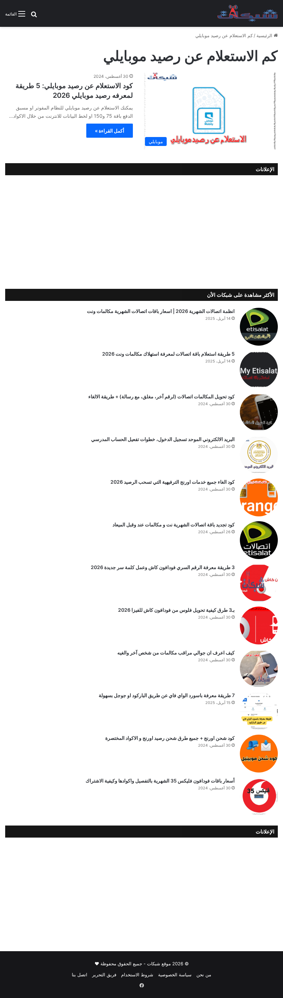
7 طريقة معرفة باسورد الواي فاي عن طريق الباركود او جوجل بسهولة (167, 695)
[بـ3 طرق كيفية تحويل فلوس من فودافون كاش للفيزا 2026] (259, 625)
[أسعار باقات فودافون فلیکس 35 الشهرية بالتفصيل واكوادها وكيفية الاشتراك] (259, 796)
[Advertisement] (141, 230)
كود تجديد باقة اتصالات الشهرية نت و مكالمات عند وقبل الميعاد (174, 524)
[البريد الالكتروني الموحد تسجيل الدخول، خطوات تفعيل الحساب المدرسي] (259, 455)
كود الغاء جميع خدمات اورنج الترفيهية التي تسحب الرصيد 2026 (172, 482)
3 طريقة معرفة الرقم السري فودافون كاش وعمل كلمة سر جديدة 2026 (163, 567)
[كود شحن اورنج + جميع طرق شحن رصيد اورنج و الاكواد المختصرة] (259, 754)
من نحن (203, 974)
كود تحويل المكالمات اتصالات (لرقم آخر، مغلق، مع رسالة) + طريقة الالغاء (161, 396)
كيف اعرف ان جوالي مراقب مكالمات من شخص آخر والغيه (176, 652)
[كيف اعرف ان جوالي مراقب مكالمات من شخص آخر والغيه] (259, 668)
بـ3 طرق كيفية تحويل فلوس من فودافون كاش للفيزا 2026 (176, 610)
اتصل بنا (79, 974)
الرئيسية (265, 35)
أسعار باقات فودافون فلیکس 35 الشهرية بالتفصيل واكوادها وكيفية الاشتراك (160, 781)
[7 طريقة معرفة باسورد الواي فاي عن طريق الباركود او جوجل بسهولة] (259, 711)
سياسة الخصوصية (175, 974)
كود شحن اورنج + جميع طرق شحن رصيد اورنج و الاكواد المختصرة (170, 738)
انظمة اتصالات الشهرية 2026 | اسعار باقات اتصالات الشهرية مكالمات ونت (161, 311)
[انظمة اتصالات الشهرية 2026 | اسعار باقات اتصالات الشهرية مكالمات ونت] (259, 327)
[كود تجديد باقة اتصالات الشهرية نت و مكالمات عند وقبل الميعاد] (259, 540)
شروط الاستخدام (137, 974)
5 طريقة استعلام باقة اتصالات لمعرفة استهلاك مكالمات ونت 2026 (168, 354)
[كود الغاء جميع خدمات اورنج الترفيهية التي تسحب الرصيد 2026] (259, 497)
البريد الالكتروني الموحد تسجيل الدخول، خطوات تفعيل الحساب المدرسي (163, 439)
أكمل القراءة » (109, 131)
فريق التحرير (104, 974)
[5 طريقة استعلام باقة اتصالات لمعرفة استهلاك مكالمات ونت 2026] (259, 369)
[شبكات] (247, 13)
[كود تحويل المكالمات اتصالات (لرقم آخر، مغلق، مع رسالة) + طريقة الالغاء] (259, 412)
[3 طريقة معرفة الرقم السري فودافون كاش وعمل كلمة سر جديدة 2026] (259, 583)
